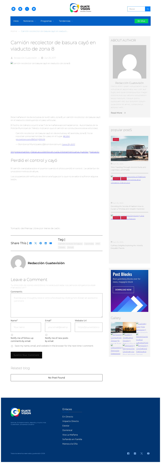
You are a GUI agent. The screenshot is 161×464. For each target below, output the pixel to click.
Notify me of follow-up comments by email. (22, 339)
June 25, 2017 (68, 144)
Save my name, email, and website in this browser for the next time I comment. (54, 346)
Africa (116, 139)
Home (14, 31)
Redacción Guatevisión (25, 58)
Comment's (16, 292)
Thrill (124, 178)
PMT (98, 244)
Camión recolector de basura (70, 244)
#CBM (66, 136)
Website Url (81, 320)
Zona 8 (70, 247)
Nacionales (89, 244)
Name (14, 320)
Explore (116, 178)
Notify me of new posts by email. (56, 339)
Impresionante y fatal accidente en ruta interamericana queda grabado (55, 151)
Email (48, 320)
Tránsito (62, 247)
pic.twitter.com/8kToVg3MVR (30, 139)
